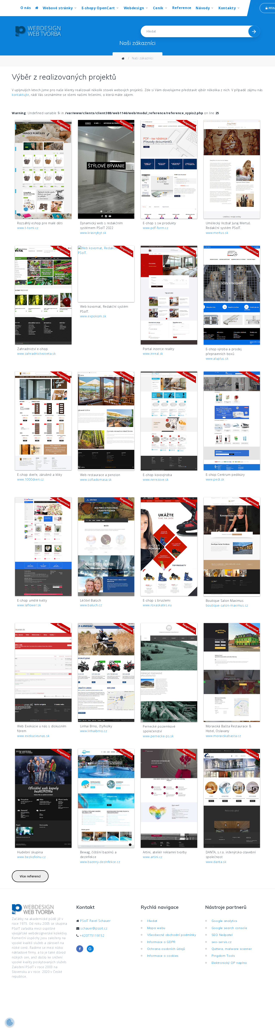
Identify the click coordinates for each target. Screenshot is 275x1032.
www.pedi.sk (215, 479)
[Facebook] (79, 948)
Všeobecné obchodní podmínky (172, 935)
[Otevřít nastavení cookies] (9, 1022)
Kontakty (227, 8)
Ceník (158, 8)
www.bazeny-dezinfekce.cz (100, 862)
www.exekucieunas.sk (33, 736)
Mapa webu (157, 928)
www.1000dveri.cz (30, 479)
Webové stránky (58, 8)
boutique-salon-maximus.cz (227, 605)
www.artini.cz (152, 857)
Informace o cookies (164, 956)
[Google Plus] (90, 948)
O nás (25, 8)
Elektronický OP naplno (230, 963)
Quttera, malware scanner (233, 949)
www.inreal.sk (153, 354)
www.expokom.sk (93, 316)
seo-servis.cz (223, 942)
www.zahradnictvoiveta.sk (36, 354)
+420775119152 (92, 936)
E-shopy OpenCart (98, 8)
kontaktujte (20, 95)
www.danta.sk (216, 862)
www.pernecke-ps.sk (158, 736)
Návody (203, 8)
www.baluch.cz (91, 605)
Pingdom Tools (224, 956)
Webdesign (134, 8)
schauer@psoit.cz (93, 928)
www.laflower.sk (29, 605)
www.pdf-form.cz (155, 228)
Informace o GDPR (162, 942)
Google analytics (226, 921)
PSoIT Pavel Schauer (95, 921)
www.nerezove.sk (156, 480)
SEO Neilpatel (223, 935)
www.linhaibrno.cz (93, 731)
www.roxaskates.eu (157, 605)
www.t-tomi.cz (27, 228)
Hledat (153, 921)
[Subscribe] (254, 31)
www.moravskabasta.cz (223, 736)
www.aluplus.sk (217, 358)
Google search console (230, 928)
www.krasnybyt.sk (93, 233)
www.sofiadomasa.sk (96, 480)
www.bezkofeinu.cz (31, 857)
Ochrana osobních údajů (167, 949)
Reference (181, 8)
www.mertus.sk (217, 233)
